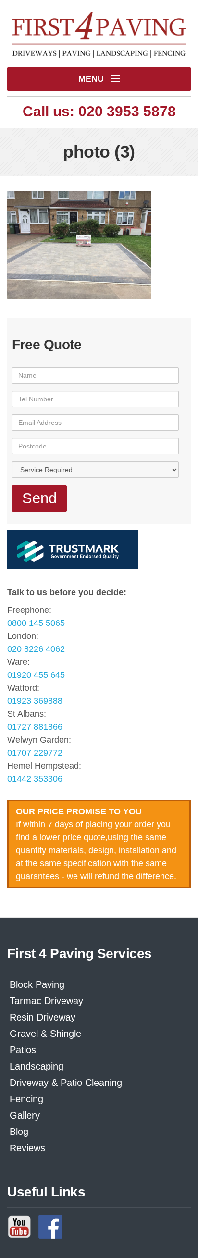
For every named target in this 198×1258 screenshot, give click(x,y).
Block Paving (37, 984)
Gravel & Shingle (45, 1033)
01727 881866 (34, 727)
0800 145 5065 (36, 623)
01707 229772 (34, 753)
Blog (19, 1131)
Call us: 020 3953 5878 (99, 111)
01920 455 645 (36, 675)
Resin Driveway (42, 1017)
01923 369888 (34, 701)
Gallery (25, 1115)
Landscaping (36, 1066)
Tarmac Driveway (46, 1001)
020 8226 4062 (36, 649)
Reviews (27, 1148)
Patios (23, 1050)
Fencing (26, 1099)
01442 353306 (34, 779)
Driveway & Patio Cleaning (66, 1082)
